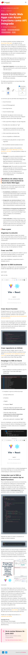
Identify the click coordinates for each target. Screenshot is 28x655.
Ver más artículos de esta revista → (14, 640)
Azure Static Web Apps (6, 43)
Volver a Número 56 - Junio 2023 (11, 8)
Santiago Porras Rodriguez (9, 27)
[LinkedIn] (3, 652)
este (15, 610)
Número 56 (9, 10)
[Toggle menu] (25, 2)
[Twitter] (6, 652)
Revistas (3, 10)
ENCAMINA (23, 652)
